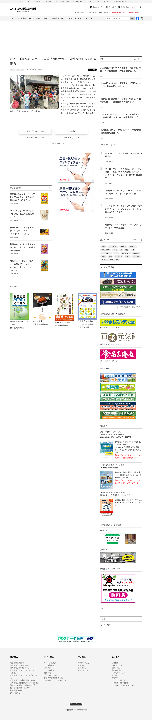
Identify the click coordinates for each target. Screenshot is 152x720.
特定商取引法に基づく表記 (54, 678)
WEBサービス (24, 1)
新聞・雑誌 (65, 1)
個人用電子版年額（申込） (20, 668)
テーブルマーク (106, 253)
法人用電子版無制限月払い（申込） (23, 680)
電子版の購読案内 (17, 663)
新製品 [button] (54, 18)
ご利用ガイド (91, 12)
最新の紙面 (125, 7)
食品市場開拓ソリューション (122, 1)
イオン (127, 256)
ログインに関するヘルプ (53, 143)
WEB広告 (37, 1)
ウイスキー (118, 256)
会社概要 (115, 663)
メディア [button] (78, 18)
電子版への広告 (84, 663)
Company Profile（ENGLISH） (124, 685)
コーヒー (104, 259)
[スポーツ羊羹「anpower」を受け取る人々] (34, 92)
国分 (126, 250)
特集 (45, 18)
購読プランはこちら (35, 131)
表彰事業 (115, 678)
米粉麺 (115, 250)
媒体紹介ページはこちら (109, 327)
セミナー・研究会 (93, 1)
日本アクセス (113, 246)
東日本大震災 (126, 253)
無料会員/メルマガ (17, 690)
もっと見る (90, 18)
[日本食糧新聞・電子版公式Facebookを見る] (137, 18)
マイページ (77, 704)
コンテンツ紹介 (50, 663)
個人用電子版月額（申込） (20, 665)
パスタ (104, 256)
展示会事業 (82, 668)
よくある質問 (49, 670)
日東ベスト (132, 246)
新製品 (104, 246)
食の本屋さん (78, 1)
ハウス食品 (136, 256)
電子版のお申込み (117, 12)
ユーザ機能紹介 (50, 665)
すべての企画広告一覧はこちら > (129, 307)
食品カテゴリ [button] (26, 18)
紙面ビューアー (98, 7)
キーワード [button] (65, 18)
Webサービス (117, 665)
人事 (133, 250)
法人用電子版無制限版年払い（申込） (24, 683)
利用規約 (47, 673)
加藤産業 (136, 253)
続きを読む (71, 131)
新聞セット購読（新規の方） (21, 688)
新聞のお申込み (134, 12)
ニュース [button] (13, 18)
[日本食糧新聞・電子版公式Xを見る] (142, 18)
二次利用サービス (51, 1)
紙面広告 (81, 665)
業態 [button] (38, 18)
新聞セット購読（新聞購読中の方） (23, 685)
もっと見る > (137, 59)
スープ (116, 253)
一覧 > (49, 188)
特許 (110, 256)
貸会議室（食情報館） (120, 683)
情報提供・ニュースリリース (55, 680)
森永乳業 (123, 246)
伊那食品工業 (106, 250)
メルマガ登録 (103, 12)
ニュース (20, 69)
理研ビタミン (114, 259)
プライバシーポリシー (52, 675)
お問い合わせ (15, 693)
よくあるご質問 (78, 12)
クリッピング (111, 7)
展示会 (105, 1)
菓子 (12, 69)
